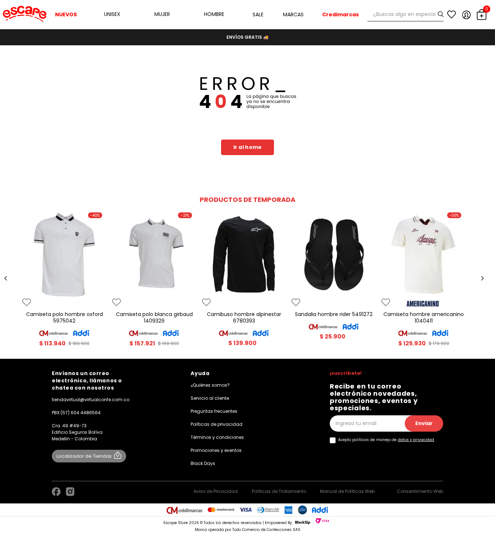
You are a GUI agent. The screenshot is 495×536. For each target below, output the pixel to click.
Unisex (112, 14)
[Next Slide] (482, 278)
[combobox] (405, 14)
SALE (258, 14)
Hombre (214, 14)
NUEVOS (66, 14)
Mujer (162, 14)
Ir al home (247, 147)
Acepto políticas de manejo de (386, 439)
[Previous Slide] (5, 278)
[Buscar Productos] (442, 14)
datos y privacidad (416, 439)
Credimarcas (340, 14)
